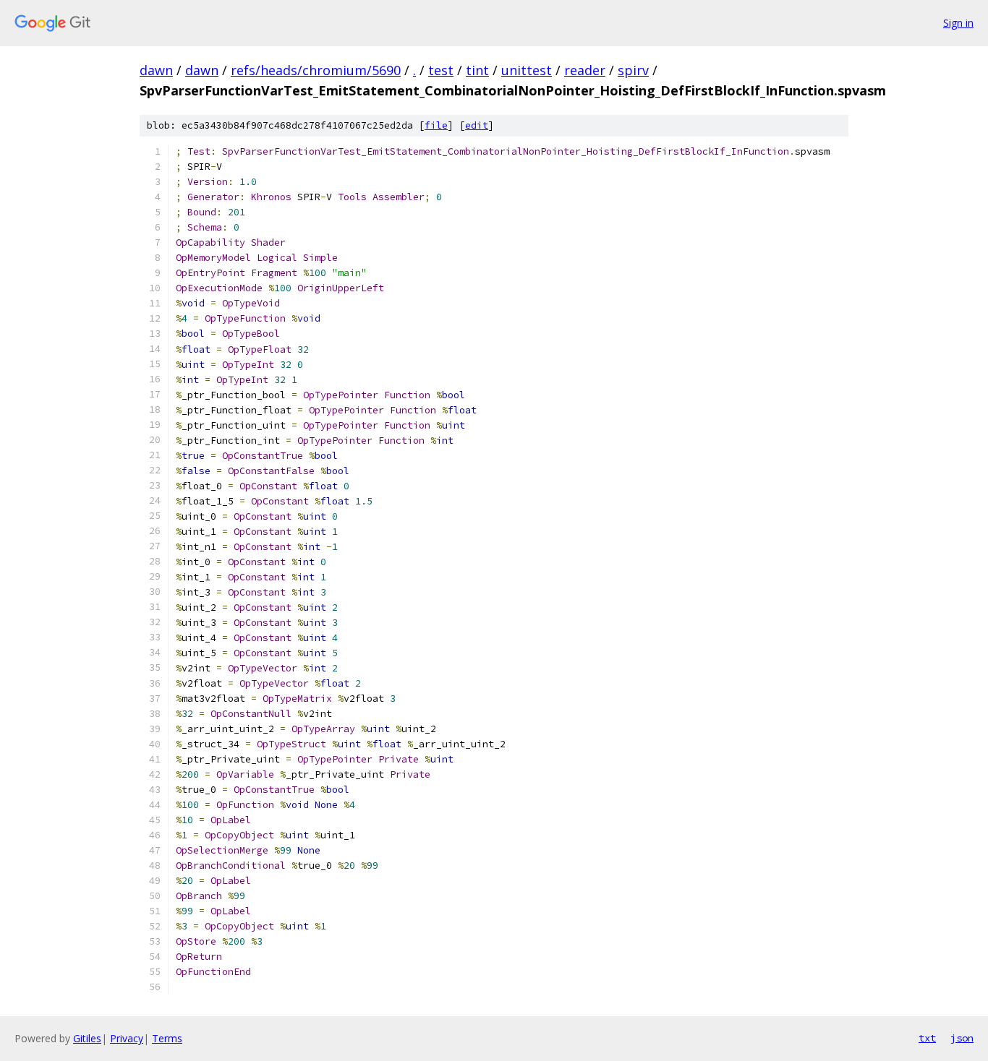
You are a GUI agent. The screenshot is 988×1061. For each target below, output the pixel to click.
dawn (156, 70)
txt (927, 1037)
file (436, 125)
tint (477, 70)
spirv (633, 70)
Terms (167, 1038)
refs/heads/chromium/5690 (316, 70)
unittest (526, 70)
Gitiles (87, 1038)
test (440, 70)
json (962, 1037)
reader (584, 70)
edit (476, 125)
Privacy (126, 1038)
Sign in (958, 23)
